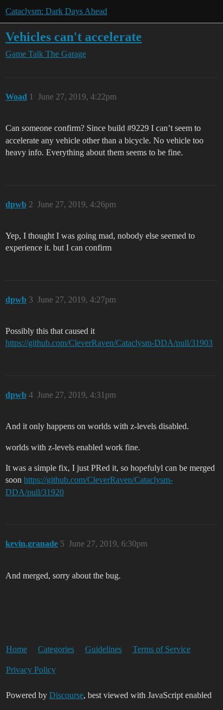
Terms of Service (162, 649)
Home (16, 649)
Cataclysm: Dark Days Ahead (56, 11)
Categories (56, 649)
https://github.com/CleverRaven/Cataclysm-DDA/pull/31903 (109, 342)
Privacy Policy (31, 669)
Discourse (66, 695)
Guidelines (103, 649)
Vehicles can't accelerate (73, 36)
